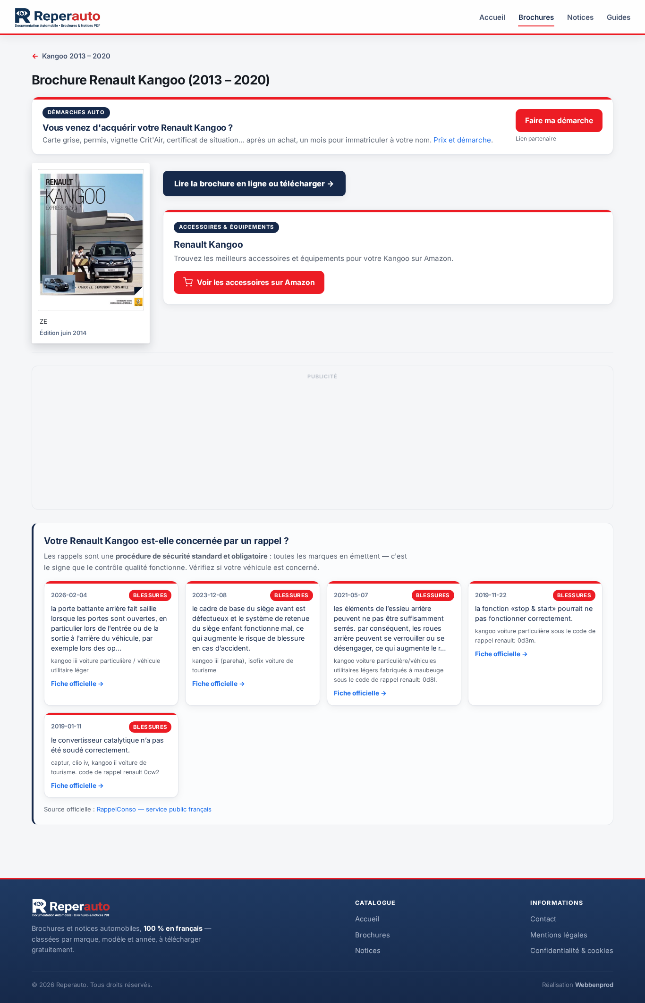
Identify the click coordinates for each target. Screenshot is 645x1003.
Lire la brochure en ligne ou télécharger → (254, 183)
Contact (543, 919)
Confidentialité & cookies (571, 950)
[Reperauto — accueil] (57, 17)
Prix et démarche (462, 139)
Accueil (492, 17)
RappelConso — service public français (154, 809)
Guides (618, 17)
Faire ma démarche (559, 120)
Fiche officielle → (77, 683)
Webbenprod (594, 984)
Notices (580, 17)
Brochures (536, 17)
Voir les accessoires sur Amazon (256, 282)
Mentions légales (558, 935)
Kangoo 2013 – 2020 (71, 55)
